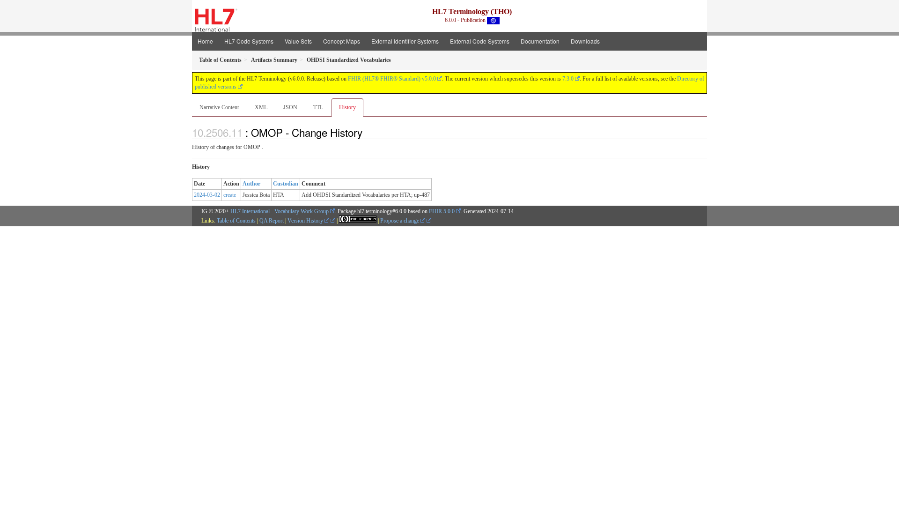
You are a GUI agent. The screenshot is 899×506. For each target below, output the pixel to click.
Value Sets (298, 41)
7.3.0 (568, 78)
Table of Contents (236, 220)
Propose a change (400, 220)
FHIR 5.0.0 (442, 211)
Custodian (285, 183)
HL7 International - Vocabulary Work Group (279, 211)
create (229, 195)
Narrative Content (219, 107)
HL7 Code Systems (248, 41)
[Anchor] (367, 132)
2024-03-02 (207, 195)
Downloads (585, 41)
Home (205, 41)
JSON (290, 107)
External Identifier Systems (405, 41)
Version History (305, 220)
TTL (318, 107)
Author (251, 183)
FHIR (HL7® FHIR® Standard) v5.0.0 (392, 78)
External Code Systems (479, 41)
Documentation (540, 41)
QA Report (271, 220)
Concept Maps (341, 41)
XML (261, 107)
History (347, 107)
